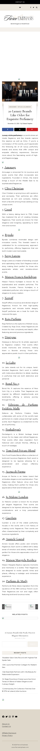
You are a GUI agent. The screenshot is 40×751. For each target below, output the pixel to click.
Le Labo (10, 362)
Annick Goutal (15, 539)
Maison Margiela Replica (21, 560)
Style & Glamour (24, 107)
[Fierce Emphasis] (20, 18)
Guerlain (11, 518)
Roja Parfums (13, 319)
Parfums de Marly (17, 581)
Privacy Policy (7, 735)
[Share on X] (20, 129)
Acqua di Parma (15, 471)
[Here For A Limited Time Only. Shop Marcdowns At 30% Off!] (3, 700)
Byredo (9, 235)
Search (32, 644)
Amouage (10, 167)
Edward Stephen (27, 123)
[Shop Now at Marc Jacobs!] (19, 79)
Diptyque (10, 337)
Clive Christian (14, 188)
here (16, 158)
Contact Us (20, 2)
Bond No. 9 (12, 384)
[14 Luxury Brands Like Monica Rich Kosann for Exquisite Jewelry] (33, 606)
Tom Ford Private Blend (20, 450)
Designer (13, 107)
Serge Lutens (12, 256)
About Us (5, 724)
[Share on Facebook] (8, 129)
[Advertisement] (20, 56)
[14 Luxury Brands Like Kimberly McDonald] (6, 606)
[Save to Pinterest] (32, 129)
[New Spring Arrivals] (3, 162)
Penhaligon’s (13, 429)
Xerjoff (9, 298)
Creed (8, 209)
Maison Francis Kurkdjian (21, 277)
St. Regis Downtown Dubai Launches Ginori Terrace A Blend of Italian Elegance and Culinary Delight (19, 681)
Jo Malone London (17, 497)
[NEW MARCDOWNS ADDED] (19, 230)
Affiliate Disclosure (9, 733)
